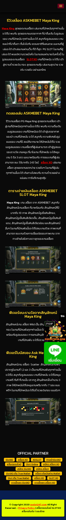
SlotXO (9, 460)
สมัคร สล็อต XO (51, 464)
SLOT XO (53, 478)
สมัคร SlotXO (24, 469)
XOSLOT (37, 460)
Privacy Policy (26, 508)
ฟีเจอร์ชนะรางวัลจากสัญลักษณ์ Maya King (33, 314)
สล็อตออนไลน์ (14, 464)
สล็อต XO (23, 460)
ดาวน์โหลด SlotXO (20, 482)
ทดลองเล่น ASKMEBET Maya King (33, 113)
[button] (61, 6)
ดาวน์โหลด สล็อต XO (44, 482)
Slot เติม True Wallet (18, 478)
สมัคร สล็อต (42, 469)
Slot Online (32, 464)
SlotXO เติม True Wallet (18, 473)
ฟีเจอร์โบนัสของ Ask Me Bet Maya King (33, 354)
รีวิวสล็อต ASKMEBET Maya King (33, 20)
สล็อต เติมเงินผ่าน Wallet (47, 473)
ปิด (62, 316)
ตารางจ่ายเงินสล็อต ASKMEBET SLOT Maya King (33, 192)
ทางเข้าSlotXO (53, 460)
